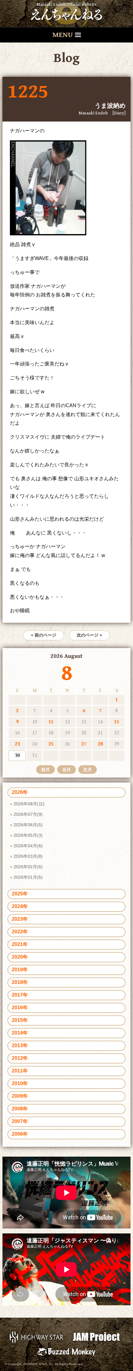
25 (51, 744)
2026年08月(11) (29, 803)
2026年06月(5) (28, 824)
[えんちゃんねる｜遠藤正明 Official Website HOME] (66, 13)
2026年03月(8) (28, 856)
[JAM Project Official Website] (96, 1336)
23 (17, 744)
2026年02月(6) (28, 866)
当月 (66, 769)
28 (100, 744)
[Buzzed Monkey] (66, 1351)
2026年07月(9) (28, 814)
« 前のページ (43, 635)
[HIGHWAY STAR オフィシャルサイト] (36, 1336)
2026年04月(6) (28, 845)
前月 (45, 769)
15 (116, 722)
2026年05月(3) (28, 835)
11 (51, 722)
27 (83, 744)
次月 (87, 769)
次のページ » (89, 635)
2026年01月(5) (28, 877)
